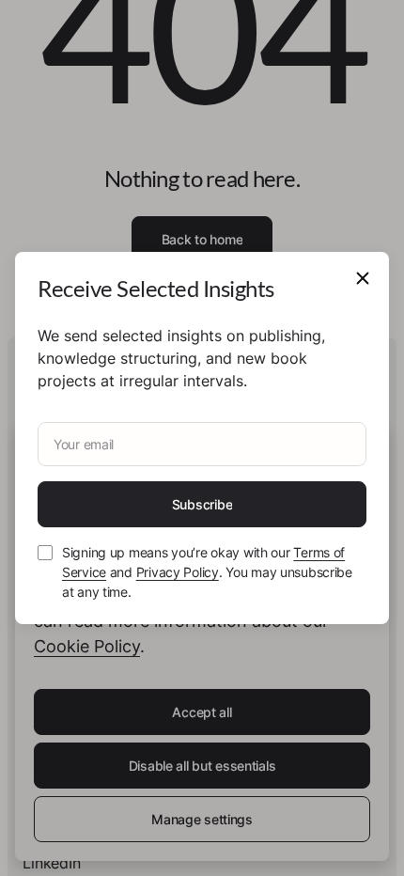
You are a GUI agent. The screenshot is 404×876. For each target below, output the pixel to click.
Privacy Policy (177, 572)
